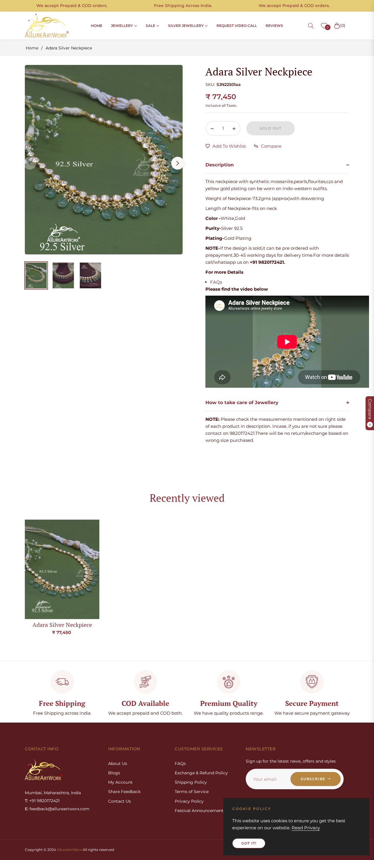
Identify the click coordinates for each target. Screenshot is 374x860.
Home (32, 48)
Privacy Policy (189, 801)
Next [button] (177, 163)
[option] (104, 159)
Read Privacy (306, 827)
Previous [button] (29, 163)
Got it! (248, 843)
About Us (117, 763)
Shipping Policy (191, 782)
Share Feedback (124, 791)
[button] (310, 25)
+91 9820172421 (44, 800)
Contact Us (119, 801)
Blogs (114, 772)
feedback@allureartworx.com (59, 808)
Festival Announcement (199, 810)
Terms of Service (192, 791)
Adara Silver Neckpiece (62, 625)
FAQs (216, 282)
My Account (120, 782)
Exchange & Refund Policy (201, 772)
